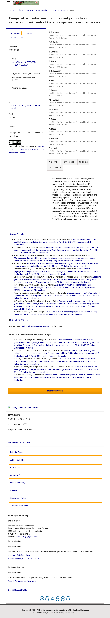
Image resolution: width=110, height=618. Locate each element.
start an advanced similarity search (35, 326)
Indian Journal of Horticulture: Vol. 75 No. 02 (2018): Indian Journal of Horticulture (48, 261)
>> (27, 320)
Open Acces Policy (18, 498)
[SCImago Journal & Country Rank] (23, 407)
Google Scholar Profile (17, 590)
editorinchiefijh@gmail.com (26, 536)
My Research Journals (53, 613)
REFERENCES (55, 168)
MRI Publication (70, 613)
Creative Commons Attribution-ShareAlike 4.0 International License (26, 149)
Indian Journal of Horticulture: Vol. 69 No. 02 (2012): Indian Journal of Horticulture (57, 282)
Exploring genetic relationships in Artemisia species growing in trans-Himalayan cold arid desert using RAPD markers (57, 279)
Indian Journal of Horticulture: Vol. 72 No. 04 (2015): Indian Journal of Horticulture (48, 314)
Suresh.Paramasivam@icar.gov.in (22, 581)
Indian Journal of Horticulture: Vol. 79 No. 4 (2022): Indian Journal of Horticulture (55, 266)
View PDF (30, 33)
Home (11, 10)
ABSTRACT (54, 162)
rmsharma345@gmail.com (19, 555)
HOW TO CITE (69, 162)
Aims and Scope (17, 475)
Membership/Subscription (19, 442)
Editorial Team (16, 452)
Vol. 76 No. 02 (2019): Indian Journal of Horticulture (46, 10)
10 (23, 320)
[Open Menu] (9, 2)
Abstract (16, 33)
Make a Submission (55, 391)
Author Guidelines (17, 460)
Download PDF (19, 37)
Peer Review (15, 467)
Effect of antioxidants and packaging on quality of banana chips (72, 312)
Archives (20, 10)
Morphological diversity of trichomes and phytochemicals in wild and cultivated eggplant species (55, 258)
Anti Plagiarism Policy (19, 506)
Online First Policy (17, 483)
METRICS (83, 162)
